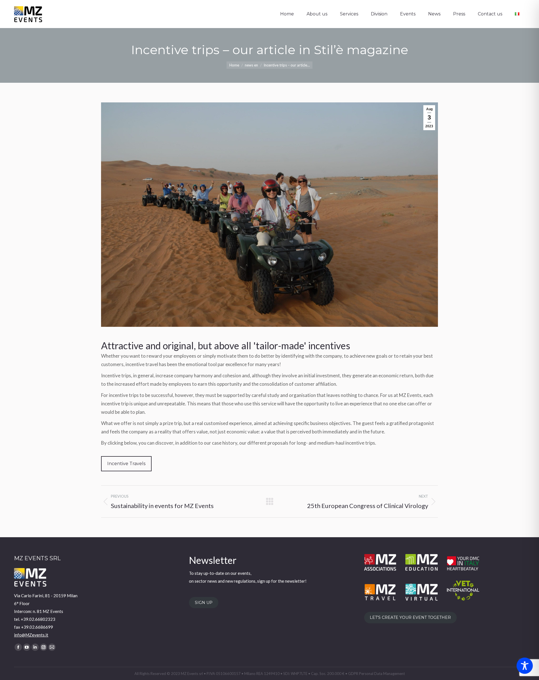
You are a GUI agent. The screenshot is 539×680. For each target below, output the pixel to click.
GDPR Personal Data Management (376, 673)
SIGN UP (204, 602)
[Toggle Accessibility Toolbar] (524, 665)
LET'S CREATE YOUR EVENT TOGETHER (410, 617)
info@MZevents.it (31, 634)
